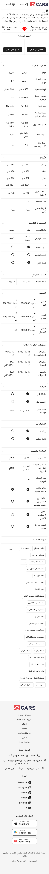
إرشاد (24, 724)
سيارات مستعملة (24, 719)
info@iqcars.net (16, 755)
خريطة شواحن (24, 733)
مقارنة (24, 728)
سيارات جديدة (24, 715)
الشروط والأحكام (19, 861)
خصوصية (33, 861)
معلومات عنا (24, 742)
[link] (24, 823)
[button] (24, 65)
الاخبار (24, 737)
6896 (33, 755)
